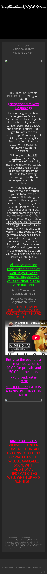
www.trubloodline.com (18, 548)
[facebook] (41, 572)
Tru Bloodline (28, 546)
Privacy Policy (37, 567)
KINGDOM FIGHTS (10, 544)
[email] (43, 572)
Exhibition (24, 540)
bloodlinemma (12, 538)
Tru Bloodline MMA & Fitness (24, 7)
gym (11, 542)
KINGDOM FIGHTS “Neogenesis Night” (23, 51)
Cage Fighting (16, 540)
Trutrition (36, 546)
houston (16, 542)
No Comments (25, 538)
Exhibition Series (33, 540)
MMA (25, 544)
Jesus (21, 542)
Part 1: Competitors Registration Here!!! (23, 292)
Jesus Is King (27, 542)
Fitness (7, 542)
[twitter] (38, 572)
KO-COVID (20, 544)
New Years (31, 544)
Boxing (10, 540)
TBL (22, 546)
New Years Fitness (15, 546)
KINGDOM (34, 542)
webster (7, 548)
